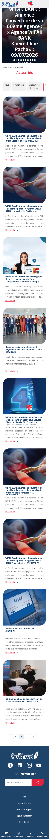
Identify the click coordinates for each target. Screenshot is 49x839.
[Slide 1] (16, 60)
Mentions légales (24, 809)
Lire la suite (23, 62)
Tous (7, 85)
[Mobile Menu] (43, 4)
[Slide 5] (25, 60)
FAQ (24, 797)
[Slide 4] (23, 60)
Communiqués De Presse (35, 86)
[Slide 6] (28, 60)
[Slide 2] (18, 60)
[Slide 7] (30, 60)
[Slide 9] (35, 60)
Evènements (18, 85)
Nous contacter (24, 815)
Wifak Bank (7, 67)
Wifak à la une (24, 803)
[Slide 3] (21, 60)
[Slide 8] (32, 60)
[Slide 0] (14, 60)
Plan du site (24, 822)
